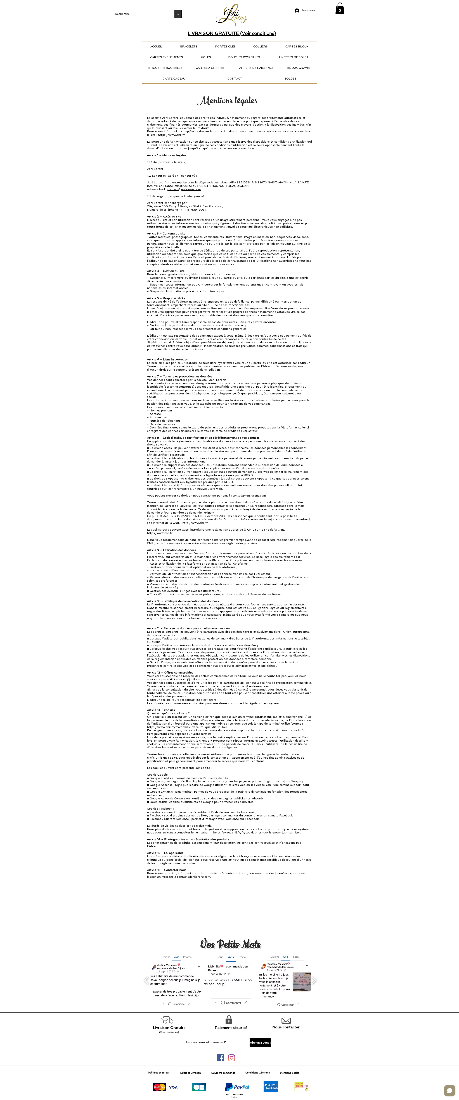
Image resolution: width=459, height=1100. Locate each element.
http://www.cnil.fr (195, 522)
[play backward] (146, 980)
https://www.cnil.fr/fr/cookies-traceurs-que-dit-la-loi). (187, 727)
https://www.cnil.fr (171, 134)
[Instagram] (231, 1057)
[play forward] (314, 980)
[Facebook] (220, 1057)
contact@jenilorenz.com (184, 189)
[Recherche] (177, 14)
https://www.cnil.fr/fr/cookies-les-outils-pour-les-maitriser (256, 832)
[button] (340, 8)
